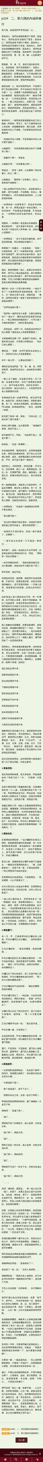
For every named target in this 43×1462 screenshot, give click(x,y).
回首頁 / (6, 8)
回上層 (22, 1440)
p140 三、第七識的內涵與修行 (21, 1433)
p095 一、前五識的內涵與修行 (21, 1429)
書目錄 (41, 225)
